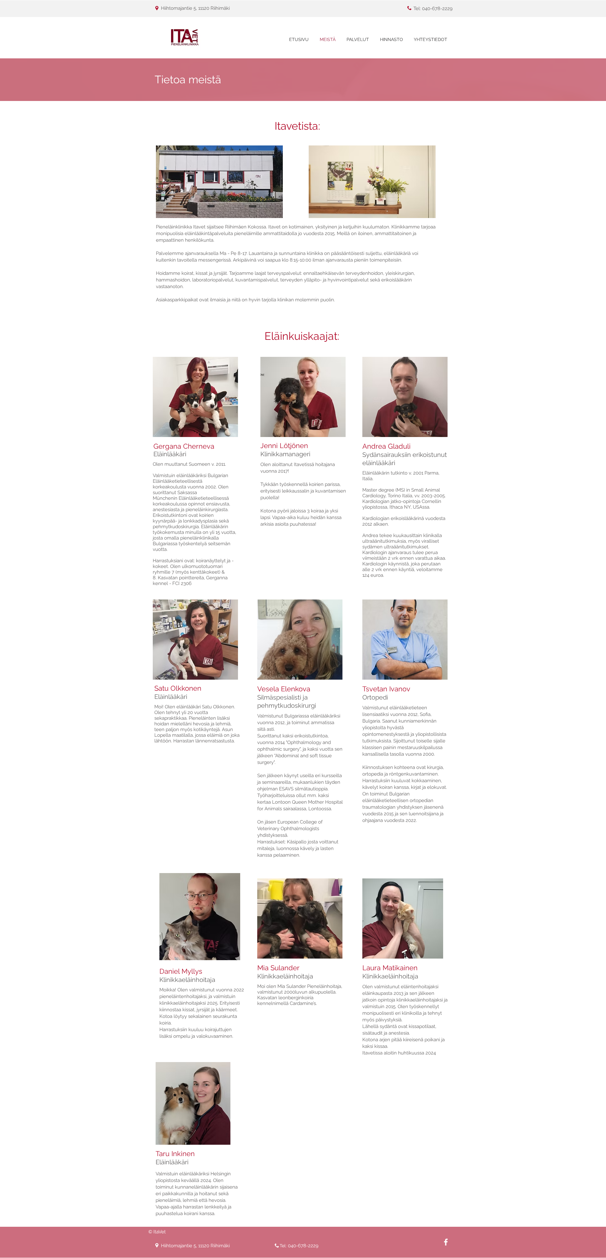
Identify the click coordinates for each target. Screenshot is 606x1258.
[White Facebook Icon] (445, 1242)
